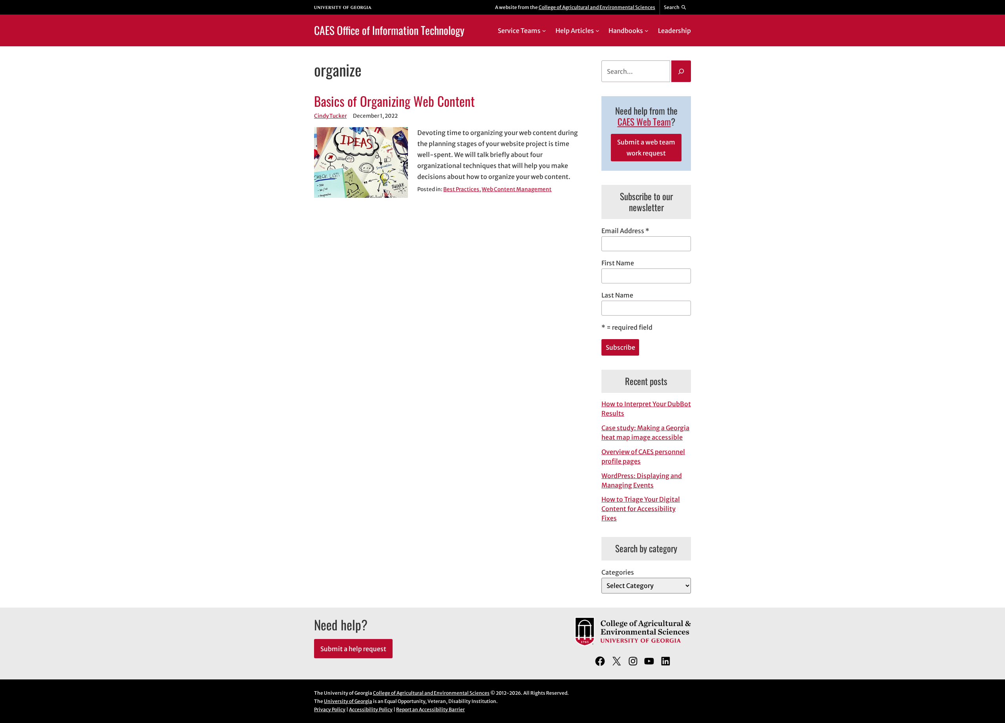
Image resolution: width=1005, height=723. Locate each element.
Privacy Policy (329, 709)
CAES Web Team (644, 121)
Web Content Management (517, 189)
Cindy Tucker (330, 116)
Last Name (617, 295)
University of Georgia (348, 701)
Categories (617, 572)
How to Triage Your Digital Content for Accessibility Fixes (640, 508)
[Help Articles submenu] (597, 31)
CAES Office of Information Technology (389, 30)
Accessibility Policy (371, 709)
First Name (617, 263)
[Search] (681, 71)
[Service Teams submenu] (544, 31)
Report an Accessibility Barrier (430, 709)
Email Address (625, 231)
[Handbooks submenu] (647, 31)
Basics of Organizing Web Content (394, 101)
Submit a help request (353, 649)
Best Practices (461, 189)
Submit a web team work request (646, 147)
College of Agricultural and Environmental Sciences (597, 7)
